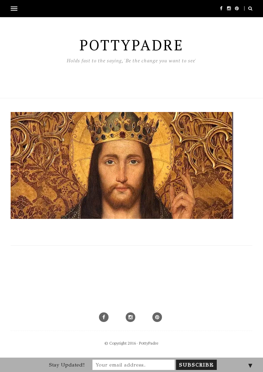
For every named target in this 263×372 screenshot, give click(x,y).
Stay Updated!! (67, 365)
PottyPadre (149, 343)
